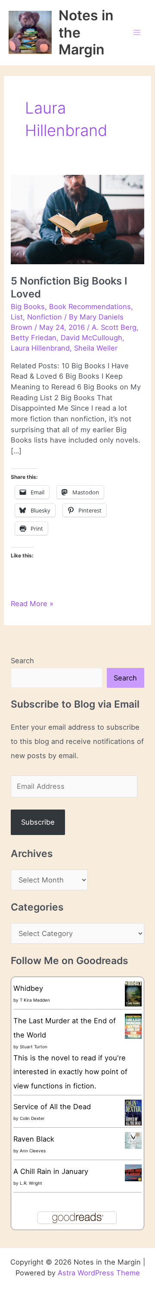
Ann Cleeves (33, 1150)
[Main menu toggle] (136, 32)
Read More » (32, 604)
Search (22, 660)
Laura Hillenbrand (40, 348)
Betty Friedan (33, 337)
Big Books (28, 306)
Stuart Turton (33, 1046)
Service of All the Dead (52, 1106)
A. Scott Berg (114, 327)
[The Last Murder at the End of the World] (133, 1026)
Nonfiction (44, 317)
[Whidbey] (133, 993)
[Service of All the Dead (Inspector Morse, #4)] (133, 1112)
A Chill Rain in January (50, 1171)
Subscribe (38, 822)
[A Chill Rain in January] (133, 1172)
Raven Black (33, 1139)
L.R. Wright (31, 1183)
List (17, 317)
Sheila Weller (96, 348)
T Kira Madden (35, 1000)
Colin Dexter (32, 1118)
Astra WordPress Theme (99, 1272)
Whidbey (28, 988)
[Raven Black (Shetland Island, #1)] (133, 1140)
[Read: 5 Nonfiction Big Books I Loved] (77, 219)
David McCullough (91, 337)
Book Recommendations (90, 306)
